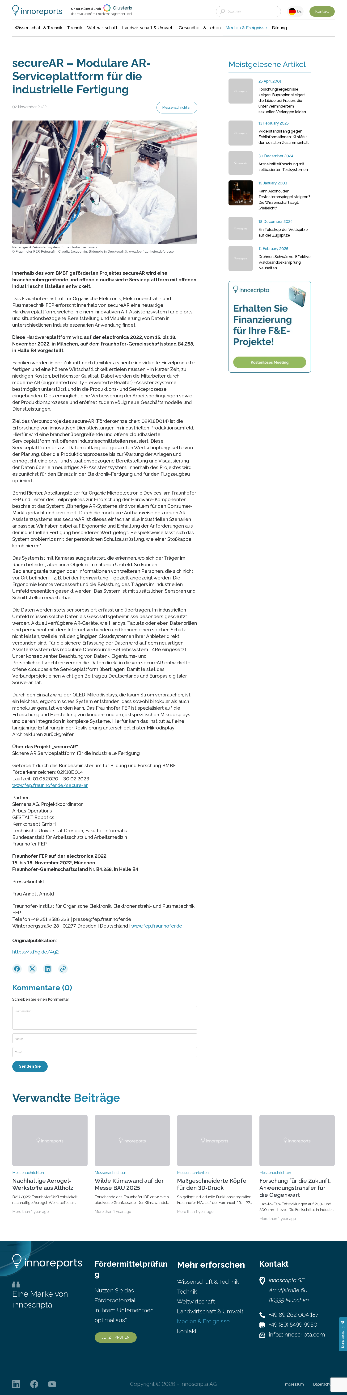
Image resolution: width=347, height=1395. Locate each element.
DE (299, 11)
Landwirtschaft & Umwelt (210, 1311)
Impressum (294, 1384)
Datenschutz (324, 1384)
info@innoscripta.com (297, 1334)
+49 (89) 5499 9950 (293, 1324)
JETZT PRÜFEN (116, 1337)
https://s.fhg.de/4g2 (35, 952)
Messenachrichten (176, 107)
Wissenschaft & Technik (208, 1281)
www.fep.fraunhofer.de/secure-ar (50, 785)
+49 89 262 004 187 (293, 1314)
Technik (187, 1291)
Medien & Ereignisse (203, 1321)
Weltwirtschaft (196, 1301)
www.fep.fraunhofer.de (156, 926)
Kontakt (322, 11)
